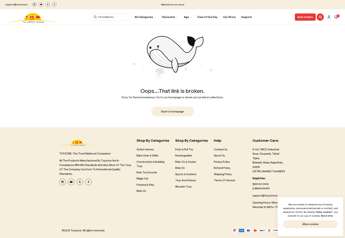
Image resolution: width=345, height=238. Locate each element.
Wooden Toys (183, 186)
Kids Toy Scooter (147, 172)
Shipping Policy (223, 173)
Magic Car (142, 178)
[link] (145, 17)
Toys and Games (185, 180)
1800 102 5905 (260, 183)
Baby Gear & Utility (147, 155)
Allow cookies (310, 224)
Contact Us (220, 149)
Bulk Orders (305, 17)
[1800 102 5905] (320, 17)
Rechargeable (183, 155)
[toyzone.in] (32, 17)
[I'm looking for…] (94, 17)
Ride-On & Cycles (185, 161)
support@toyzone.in (264, 195)
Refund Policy (222, 167)
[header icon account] (328, 17)
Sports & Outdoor (186, 173)
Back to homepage (172, 111)
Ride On (141, 190)
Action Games (145, 149)
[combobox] (111, 17)
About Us (219, 155)
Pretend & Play (145, 184)
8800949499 (262, 188)
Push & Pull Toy (184, 149)
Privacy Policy (222, 161)
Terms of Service (224, 180)
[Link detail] (34, 4)
